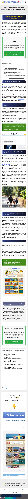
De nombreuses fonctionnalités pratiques (13, 72)
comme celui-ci (21, 99)
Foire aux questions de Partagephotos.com (15, 483)
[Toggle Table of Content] (3, 66)
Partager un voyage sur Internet (11, 68)
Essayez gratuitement (13, 342)
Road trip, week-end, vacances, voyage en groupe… (15, 69)
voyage (15, 155)
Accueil (3, 7)
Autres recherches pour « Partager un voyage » (16, 78)
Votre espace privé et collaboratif (11, 73)
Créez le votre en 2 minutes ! (13, 53)
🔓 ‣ (8, 495)
